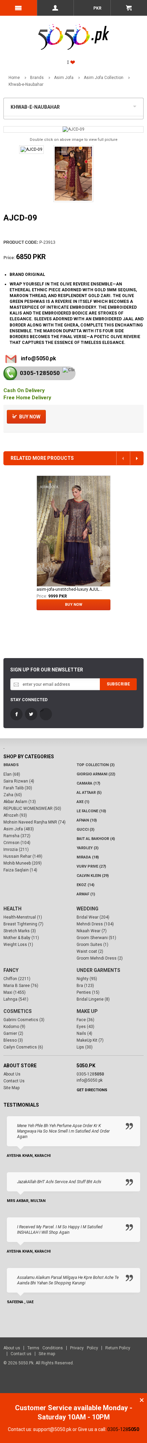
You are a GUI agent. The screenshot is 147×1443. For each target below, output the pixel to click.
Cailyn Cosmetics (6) (23, 1047)
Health (12, 908)
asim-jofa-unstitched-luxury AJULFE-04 (70, 589)
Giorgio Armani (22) (96, 774)
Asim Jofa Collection (103, 77)
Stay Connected (29, 699)
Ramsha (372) (16, 835)
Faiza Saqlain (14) (20, 870)
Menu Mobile (18, 8)
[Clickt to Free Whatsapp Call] (69, 370)
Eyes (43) (85, 1026)
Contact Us (14, 1081)
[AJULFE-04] (73, 531)
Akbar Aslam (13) (19, 801)
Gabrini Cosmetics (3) (23, 1019)
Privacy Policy (84, 1348)
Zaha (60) (12, 794)
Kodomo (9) (14, 1026)
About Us (12, 1074)
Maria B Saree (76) (20, 985)
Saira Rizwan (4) (18, 781)
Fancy (10, 970)
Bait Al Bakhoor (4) (96, 839)
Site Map (11, 1087)
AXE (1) (83, 802)
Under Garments (98, 970)
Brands (37, 77)
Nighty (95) (87, 978)
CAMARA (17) (88, 783)
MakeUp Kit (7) (90, 1040)
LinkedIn (46, 714)
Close (142, 1400)
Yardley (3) (87, 848)
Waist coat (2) (90, 951)
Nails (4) (84, 1033)
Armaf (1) (86, 894)
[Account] (55, 8)
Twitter (31, 714)
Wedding (87, 908)
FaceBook (16, 714)
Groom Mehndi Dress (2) (100, 958)
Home (14, 77)
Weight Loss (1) (18, 944)
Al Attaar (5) (89, 792)
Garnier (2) (13, 1033)
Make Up (87, 1011)
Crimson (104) (16, 842)
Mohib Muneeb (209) (22, 863)
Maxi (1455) (14, 992)
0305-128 (40, 373)
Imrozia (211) (16, 849)
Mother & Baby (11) (21, 937)
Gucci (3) (85, 829)
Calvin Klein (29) (93, 875)
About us (11, 1348)
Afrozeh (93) (15, 815)
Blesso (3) (13, 1040)
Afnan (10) (87, 820)
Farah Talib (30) (17, 788)
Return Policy (117, 1348)
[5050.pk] (73, 29)
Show (136, 105)
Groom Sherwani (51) (96, 937)
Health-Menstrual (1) (22, 917)
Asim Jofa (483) (18, 829)
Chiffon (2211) (16, 978)
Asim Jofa (64, 77)
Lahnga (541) (15, 999)
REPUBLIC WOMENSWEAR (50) (32, 808)
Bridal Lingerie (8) (93, 999)
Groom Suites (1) (92, 944)
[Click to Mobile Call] (10, 373)
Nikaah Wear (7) (92, 930)
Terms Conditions (45, 1348)
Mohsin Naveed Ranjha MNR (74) (34, 822)
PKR (97, 8)
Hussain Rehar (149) (22, 856)
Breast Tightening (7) (23, 924)
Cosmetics (17, 1011)
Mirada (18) (88, 857)
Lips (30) (85, 1047)
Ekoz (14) (85, 885)
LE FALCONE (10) (91, 811)
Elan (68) (11, 774)
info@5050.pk (38, 358)
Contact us (21, 1354)
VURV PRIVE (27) (91, 866)
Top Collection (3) (96, 765)
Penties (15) (88, 992)
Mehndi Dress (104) (95, 924)
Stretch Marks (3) (19, 930)
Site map (47, 1354)
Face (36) (85, 1019)
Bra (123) (85, 985)
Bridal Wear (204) (93, 917)
